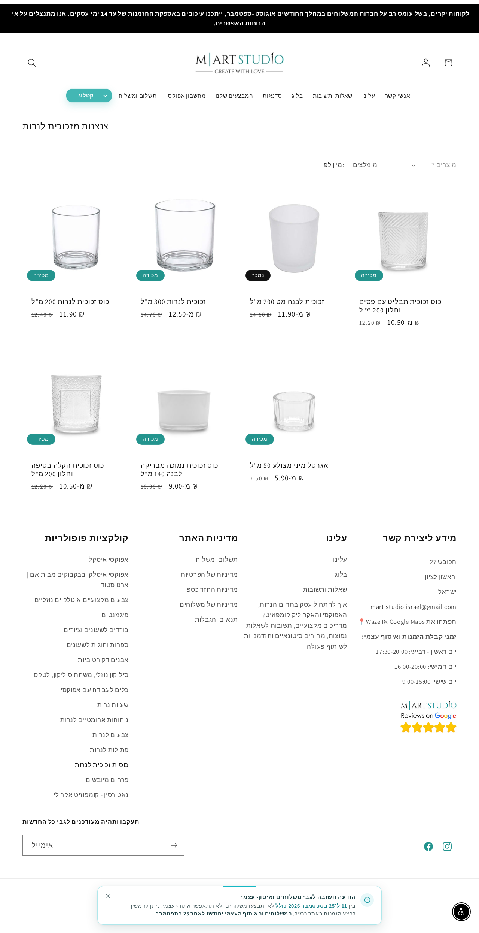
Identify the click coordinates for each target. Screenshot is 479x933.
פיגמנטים (115, 615)
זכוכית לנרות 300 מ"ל (173, 302)
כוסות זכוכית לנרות (102, 765)
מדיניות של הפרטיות (209, 574)
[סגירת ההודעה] (108, 896)
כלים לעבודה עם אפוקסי (95, 690)
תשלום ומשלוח (217, 559)
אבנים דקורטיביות (103, 660)
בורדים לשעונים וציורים (96, 630)
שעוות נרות (113, 705)
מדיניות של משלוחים (209, 604)
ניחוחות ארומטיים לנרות (94, 720)
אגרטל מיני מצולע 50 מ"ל (289, 465)
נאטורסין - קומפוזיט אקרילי (91, 795)
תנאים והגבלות (216, 619)
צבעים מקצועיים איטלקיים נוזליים (81, 600)
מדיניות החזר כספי (211, 589)
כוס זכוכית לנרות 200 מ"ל (70, 302)
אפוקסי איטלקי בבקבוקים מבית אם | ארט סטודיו (78, 579)
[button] (32, 63)
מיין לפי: (333, 165)
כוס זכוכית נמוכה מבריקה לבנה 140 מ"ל (179, 469)
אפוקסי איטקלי (108, 559)
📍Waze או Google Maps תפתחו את (407, 622)
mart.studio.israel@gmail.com (413, 607)
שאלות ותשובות (325, 589)
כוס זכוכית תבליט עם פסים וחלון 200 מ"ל (400, 306)
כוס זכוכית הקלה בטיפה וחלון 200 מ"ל (67, 469)
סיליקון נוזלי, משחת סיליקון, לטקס (81, 675)
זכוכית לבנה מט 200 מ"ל (287, 302)
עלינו (340, 559)
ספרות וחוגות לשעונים (98, 645)
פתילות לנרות (109, 750)
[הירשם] (174, 845)
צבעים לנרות (110, 735)
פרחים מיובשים (107, 780)
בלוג (341, 574)
